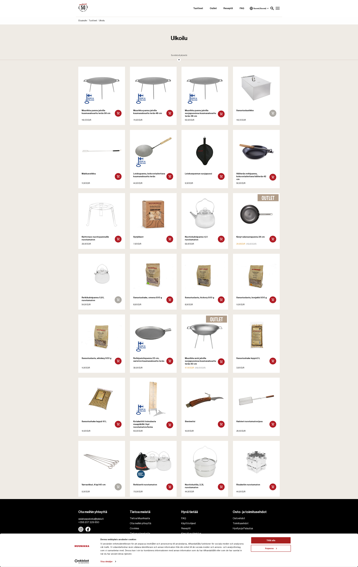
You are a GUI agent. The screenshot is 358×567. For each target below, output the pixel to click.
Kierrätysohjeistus (191, 533)
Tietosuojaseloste (140, 533)
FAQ (242, 8)
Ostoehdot (239, 518)
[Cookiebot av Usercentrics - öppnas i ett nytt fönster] (82, 561)
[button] (272, 8)
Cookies (134, 528)
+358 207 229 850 (88, 522)
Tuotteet (198, 8)
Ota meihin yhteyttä (140, 523)
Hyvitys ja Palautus (243, 528)
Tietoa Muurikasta (140, 518)
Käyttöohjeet (188, 523)
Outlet (213, 8)
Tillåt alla (271, 540)
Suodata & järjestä (179, 55)
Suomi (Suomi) (259, 8)
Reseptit (228, 8)
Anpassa (269, 548)
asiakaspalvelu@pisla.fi (90, 519)
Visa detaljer (106, 561)
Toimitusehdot (241, 523)
